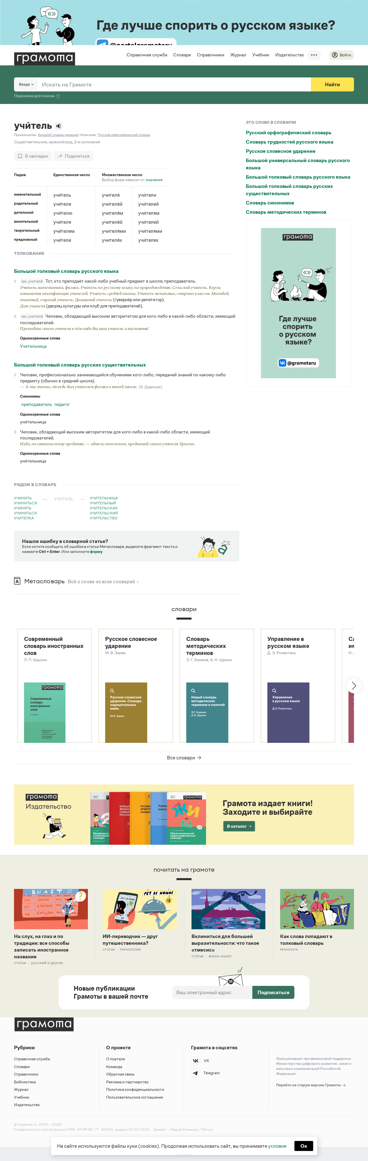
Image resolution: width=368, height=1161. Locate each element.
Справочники (210, 54)
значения (154, 180)
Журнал (238, 54)
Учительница (33, 346)
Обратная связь (120, 1074)
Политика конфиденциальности (135, 1089)
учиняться (25, 513)
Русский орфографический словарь (288, 132)
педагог (62, 404)
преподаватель (36, 404)
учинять (23, 508)
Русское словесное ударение (280, 151)
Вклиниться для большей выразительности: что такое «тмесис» (225, 943)
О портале (115, 1059)
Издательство (289, 54)
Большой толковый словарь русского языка (66, 271)
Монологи (289, 949)
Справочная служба (147, 54)
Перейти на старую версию (308, 1085)
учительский (104, 513)
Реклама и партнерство (127, 1082)
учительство (103, 518)
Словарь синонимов (270, 202)
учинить (23, 498)
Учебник (260, 54)
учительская (103, 508)
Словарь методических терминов (286, 212)
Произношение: (25, 135)
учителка (24, 518)
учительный (103, 503)
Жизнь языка (220, 956)
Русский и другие (47, 962)
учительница (104, 498)
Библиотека (25, 1082)
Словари (182, 54)
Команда (114, 1067)
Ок (303, 1146)
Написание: (88, 135)
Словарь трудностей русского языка (289, 142)
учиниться (25, 503)
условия (277, 1146)
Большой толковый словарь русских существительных (80, 365)
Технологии (130, 949)
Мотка (207, 1129)
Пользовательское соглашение (134, 1097)
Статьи (20, 962)
